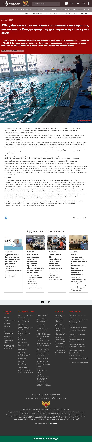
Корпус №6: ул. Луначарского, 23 (60, 333)
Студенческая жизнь (8, 341)
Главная (6, 317)
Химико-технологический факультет (77, 331)
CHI (83, 3)
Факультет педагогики (76, 339)
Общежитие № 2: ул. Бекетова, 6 (60, 347)
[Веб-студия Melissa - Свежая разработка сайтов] (51, 424)
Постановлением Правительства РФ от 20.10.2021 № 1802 (54, 417)
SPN (78, 3)
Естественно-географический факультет (78, 326)
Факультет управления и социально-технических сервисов (77, 346)
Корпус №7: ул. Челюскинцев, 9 (60, 338)
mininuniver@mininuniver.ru (54, 398)
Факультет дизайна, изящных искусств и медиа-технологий (78, 321)
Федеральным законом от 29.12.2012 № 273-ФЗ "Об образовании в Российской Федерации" (46, 415)
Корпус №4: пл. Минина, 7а (60, 329)
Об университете (10, 9)
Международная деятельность (75, 9)
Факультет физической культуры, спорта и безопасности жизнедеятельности (76, 353)
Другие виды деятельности (8, 337)
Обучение (40, 9)
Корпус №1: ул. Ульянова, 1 (60, 316)
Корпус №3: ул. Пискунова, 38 (60, 325)
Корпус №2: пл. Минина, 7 (60, 320)
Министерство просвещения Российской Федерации (46, 409)
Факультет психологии (76, 342)
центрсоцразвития (9, 51)
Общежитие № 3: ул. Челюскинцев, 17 (60, 352)
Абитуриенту (27, 9)
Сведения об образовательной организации (9, 346)
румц (21, 51)
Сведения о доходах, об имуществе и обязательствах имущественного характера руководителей (46, 419)
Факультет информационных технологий (78, 359)
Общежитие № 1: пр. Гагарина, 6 (60, 342)
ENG (72, 3)
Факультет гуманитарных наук (77, 316)
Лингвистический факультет (78, 362)
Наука (53, 9)
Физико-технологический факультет (77, 335)
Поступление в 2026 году (45, 439)
